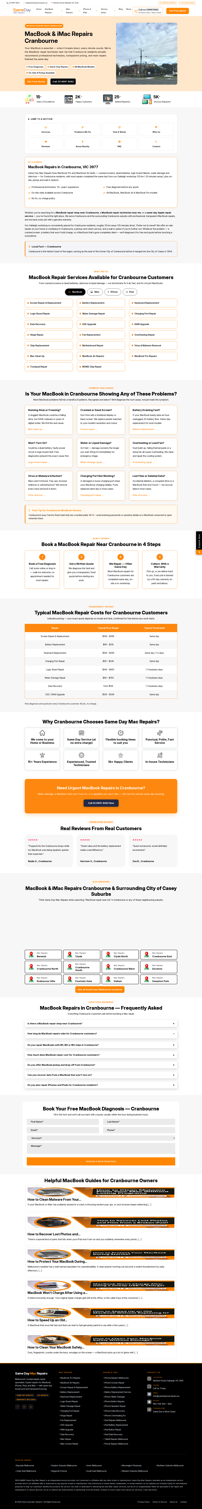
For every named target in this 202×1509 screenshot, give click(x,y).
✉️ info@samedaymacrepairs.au (35, 3)
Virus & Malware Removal (146, 345)
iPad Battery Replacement (116, 1425)
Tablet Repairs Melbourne (116, 1439)
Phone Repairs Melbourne (116, 1444)
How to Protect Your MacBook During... (57, 1262)
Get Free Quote (177, 10)
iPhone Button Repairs (114, 1401)
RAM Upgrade (140, 324)
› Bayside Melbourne (24, 1465)
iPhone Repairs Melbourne (116, 1378)
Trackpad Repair (37, 366)
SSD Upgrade (87, 324)
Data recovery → (141, 495)
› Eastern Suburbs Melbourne (63, 1465)
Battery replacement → (144, 429)
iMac (96, 292)
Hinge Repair (35, 335)
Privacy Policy (144, 1502)
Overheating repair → (144, 462)
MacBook (77, 292)
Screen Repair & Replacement (44, 303)
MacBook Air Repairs (91, 356)
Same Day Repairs (31, 1373)
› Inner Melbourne (93, 1465)
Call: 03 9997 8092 (63, 81)
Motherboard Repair (91, 345)
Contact (183, 1502)
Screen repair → (88, 429)
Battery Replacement (91, 303)
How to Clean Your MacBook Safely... (56, 1347)
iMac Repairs (73, 10)
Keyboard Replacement (145, 303)
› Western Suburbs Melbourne (134, 1471)
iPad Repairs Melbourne (115, 1420)
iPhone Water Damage (114, 1397)
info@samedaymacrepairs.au (166, 1396)
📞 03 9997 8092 (13, 3)
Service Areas (108, 10)
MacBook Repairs (54, 10)
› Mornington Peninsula (131, 1465)
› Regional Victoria (58, 1471)
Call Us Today (159, 1388)
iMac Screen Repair (69, 1444)
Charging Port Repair (144, 313)
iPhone (114, 292)
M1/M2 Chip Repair (90, 366)
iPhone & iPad (90, 10)
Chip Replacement (38, 345)
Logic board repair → (39, 462)
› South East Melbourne (96, 1471)
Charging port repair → (92, 495)
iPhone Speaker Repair (115, 1406)
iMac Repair (65, 1439)
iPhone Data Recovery (114, 1411)
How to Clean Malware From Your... (54, 1199)
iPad (131, 292)
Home (38, 9)
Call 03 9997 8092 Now (101, 803)
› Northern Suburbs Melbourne (170, 1465)
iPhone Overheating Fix (115, 1415)
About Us (174, 1502)
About (128, 9)
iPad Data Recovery (113, 1434)
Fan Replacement (89, 335)
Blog (121, 9)
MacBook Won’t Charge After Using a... (58, 1293)
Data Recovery (36, 324)
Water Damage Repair (92, 313)
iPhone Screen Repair (114, 1383)
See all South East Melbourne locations (100, 989)
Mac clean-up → (36, 429)
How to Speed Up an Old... (47, 1320)
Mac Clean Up (35, 356)
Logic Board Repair (38, 313)
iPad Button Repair (112, 1429)
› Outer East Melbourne (25, 1471)
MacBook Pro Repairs (144, 356)
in (24, 1407)
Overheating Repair (143, 335)
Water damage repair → (92, 462)
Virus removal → (36, 495)
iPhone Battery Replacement (117, 1387)
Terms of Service (159, 1502)
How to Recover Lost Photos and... (54, 1234)
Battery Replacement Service (117, 1392)
